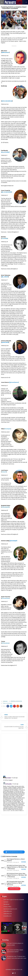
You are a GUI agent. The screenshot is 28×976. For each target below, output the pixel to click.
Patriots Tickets (14, 888)
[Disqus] (14, 755)
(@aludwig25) (13, 540)
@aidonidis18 (5, 342)
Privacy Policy (7, 906)
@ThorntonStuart (5, 598)
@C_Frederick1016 (7, 192)
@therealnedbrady (7, 101)
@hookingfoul (7, 428)
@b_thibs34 (5, 277)
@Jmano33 (4, 471)
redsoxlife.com (8, 913)
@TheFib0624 (5, 238)
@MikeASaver (5, 52)
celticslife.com (8, 911)
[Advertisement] (14, 683)
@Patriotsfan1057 (5, 507)
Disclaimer (6, 904)
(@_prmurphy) (5, 152)
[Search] (26, 2)
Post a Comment (7, 703)
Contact (6, 902)
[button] (8, 706)
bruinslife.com (7, 916)
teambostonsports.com (10, 909)
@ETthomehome (5, 643)
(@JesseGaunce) (14, 382)
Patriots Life (19, 969)
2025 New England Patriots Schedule (14, 899)
